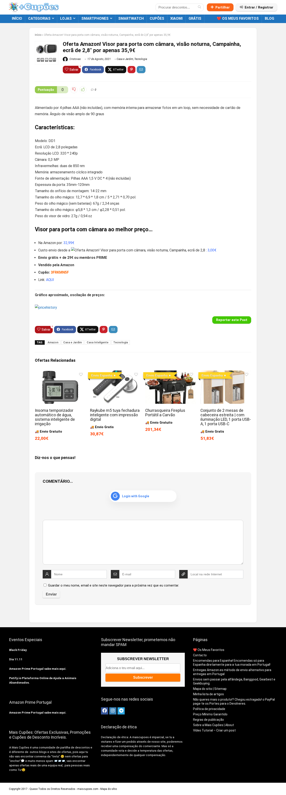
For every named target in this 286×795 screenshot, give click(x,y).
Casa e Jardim (125, 59)
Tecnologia (140, 59)
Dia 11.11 (16, 659)
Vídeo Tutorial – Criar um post (214, 730)
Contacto (200, 655)
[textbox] (143, 229)
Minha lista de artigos (208, 694)
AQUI (50, 280)
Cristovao (75, 59)
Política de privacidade (209, 709)
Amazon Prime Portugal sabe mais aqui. (37, 668)
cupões (157, 18)
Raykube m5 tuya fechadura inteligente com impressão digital (115, 415)
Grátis (195, 18)
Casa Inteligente (97, 342)
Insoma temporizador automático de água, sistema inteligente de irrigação (55, 417)
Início (17, 18)
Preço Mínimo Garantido (210, 714)
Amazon (53, 342)
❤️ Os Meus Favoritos (238, 18)
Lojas (66, 18)
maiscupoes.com (87, 789)
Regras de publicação (208, 719)
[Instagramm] (112, 710)
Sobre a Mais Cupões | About (213, 725)
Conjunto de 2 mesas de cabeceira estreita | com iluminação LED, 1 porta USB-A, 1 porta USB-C (225, 417)
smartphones (95, 18)
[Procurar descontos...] (199, 7)
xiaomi (176, 18)
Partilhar (222, 7)
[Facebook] (104, 710)
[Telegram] (121, 710)
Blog (269, 18)
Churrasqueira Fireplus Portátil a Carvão (165, 412)
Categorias (39, 18)
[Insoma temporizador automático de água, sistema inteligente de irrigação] (60, 373)
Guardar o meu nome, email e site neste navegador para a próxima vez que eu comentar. (113, 585)
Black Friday (18, 650)
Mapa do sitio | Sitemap (210, 689)
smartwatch (131, 18)
